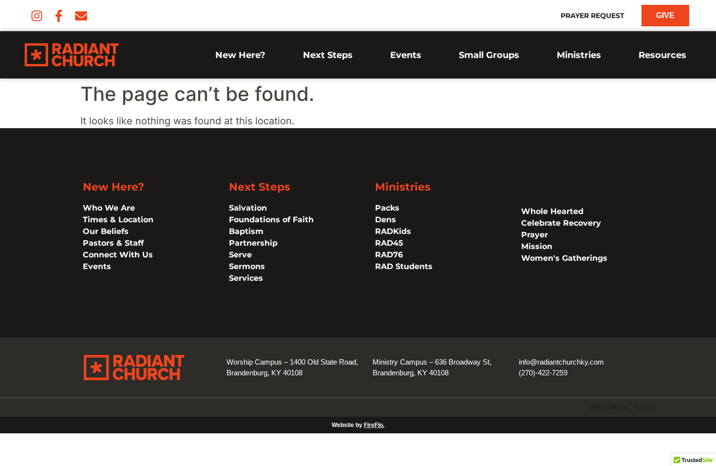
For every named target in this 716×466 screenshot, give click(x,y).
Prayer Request (592, 15)
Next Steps (328, 55)
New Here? (240, 55)
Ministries (579, 55)
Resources (662, 55)
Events (405, 55)
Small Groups (489, 55)
